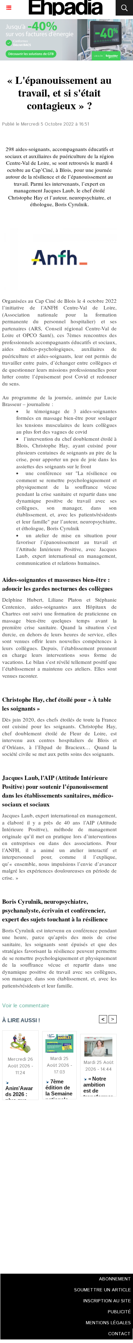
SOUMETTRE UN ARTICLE (102, 1290)
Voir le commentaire (25, 1005)
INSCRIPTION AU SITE (107, 1301)
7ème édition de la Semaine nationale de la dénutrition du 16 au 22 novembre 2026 (59, 1087)
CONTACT (119, 1334)
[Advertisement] (57, 1184)
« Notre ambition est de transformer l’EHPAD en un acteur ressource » (98, 1084)
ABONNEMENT (115, 1279)
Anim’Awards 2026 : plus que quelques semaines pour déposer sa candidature (20, 1091)
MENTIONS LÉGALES (108, 1323)
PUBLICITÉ (119, 1312)
